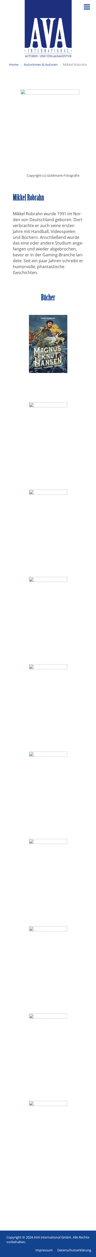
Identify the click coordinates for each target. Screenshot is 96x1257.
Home (13, 64)
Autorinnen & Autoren (41, 64)
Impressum (44, 1250)
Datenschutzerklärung (74, 1250)
